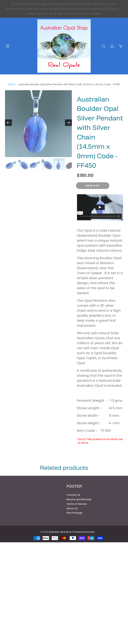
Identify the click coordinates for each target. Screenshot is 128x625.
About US (72, 508)
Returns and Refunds (79, 499)
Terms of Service (76, 504)
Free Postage (74, 512)
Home (11, 84)
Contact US (73, 495)
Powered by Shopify (84, 531)
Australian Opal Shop (60, 531)
